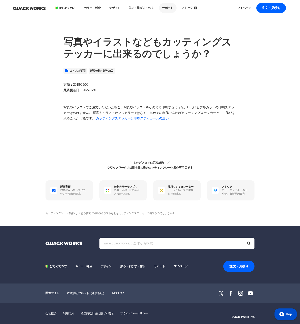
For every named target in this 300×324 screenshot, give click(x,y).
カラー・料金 (92, 7)
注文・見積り (271, 8)
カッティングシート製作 (60, 213)
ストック (187, 7)
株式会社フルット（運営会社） (86, 293)
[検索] (248, 243)
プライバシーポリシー (134, 313)
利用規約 (68, 313)
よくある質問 (77, 70)
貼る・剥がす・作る (141, 7)
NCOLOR (118, 293)
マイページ (244, 7)
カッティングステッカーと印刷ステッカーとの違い (132, 118)
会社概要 (51, 313)
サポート (167, 7)
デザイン (114, 7)
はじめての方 (67, 7)
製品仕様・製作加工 (101, 70)
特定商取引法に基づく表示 (97, 313)
